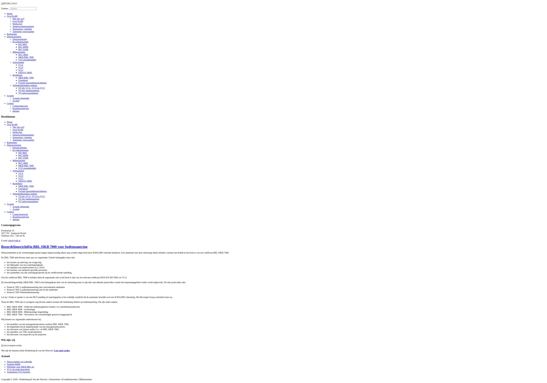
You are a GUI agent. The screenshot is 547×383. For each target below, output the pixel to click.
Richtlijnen (17, 75)
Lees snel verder (62, 350)
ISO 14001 (23, 54)
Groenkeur (23, 80)
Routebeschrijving (21, 108)
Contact (10, 103)
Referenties (12, 34)
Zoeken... (5, 8)
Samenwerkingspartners (23, 26)
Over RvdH (12, 16)
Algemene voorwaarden (23, 31)
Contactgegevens (20, 106)
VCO (20, 67)
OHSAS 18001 (25, 72)
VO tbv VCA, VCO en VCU (31, 88)
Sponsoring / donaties (22, 29)
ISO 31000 (23, 49)
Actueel (10, 95)
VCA (20, 65)
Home (9, 13)
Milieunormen (19, 52)
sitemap (16, 111)
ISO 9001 (22, 44)
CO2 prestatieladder (27, 60)
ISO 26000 (23, 47)
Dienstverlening (14, 36)
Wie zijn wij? (18, 19)
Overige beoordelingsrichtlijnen (32, 83)
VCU (20, 70)
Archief (16, 101)
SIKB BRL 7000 (26, 57)
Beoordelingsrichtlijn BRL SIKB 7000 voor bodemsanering (44, 246)
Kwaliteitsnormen (20, 42)
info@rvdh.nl (14, 240)
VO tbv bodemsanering (28, 90)
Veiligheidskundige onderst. (25, 85)
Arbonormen (18, 62)
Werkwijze (17, 24)
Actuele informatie (21, 98)
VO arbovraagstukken (28, 93)
